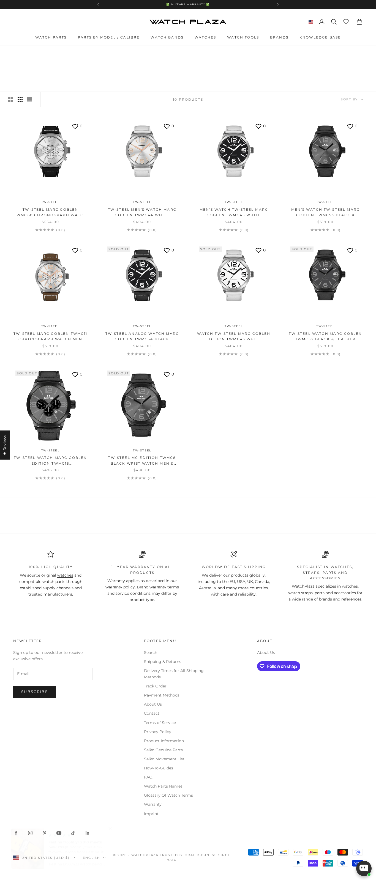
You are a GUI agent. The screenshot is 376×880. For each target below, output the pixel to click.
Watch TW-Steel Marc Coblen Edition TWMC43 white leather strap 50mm (233, 336)
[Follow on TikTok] (73, 833)
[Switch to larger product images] (10, 99)
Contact (151, 713)
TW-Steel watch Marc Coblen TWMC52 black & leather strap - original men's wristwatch (325, 336)
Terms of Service (160, 722)
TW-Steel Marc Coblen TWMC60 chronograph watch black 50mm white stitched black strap (50, 212)
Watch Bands (167, 37)
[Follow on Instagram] (30, 833)
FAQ (148, 777)
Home (18, 53)
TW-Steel (50, 202)
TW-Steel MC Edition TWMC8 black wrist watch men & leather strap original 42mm (142, 461)
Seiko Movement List (164, 758)
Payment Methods (161, 695)
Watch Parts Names (163, 786)
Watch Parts (51, 37)
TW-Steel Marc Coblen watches (78, 53)
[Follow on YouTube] (59, 833)
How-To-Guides (158, 768)
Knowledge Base (320, 37)
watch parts (53, 581)
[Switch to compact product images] (29, 99)
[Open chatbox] (364, 868)
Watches (205, 37)
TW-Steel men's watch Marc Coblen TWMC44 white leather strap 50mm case (142, 212)
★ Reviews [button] (4, 445)
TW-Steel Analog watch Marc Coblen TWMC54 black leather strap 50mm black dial (142, 336)
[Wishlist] (347, 21)
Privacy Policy (157, 731)
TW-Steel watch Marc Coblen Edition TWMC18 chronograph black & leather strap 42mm (50, 461)
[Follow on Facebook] (16, 833)
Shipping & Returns (162, 661)
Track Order (155, 686)
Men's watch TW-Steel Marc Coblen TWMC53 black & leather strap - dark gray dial (325, 212)
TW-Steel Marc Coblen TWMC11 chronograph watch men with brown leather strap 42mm (50, 336)
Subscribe (34, 691)
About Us (153, 704)
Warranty (153, 804)
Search (150, 652)
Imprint (151, 813)
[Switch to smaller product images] (20, 99)
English (91, 858)
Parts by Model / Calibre (109, 37)
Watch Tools (243, 37)
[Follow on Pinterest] (44, 833)
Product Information (164, 740)
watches (65, 575)
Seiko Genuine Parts (163, 749)
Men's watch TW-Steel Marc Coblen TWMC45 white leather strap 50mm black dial (234, 212)
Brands (279, 37)
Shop (35, 53)
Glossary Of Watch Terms (168, 795)
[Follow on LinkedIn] (87, 833)
